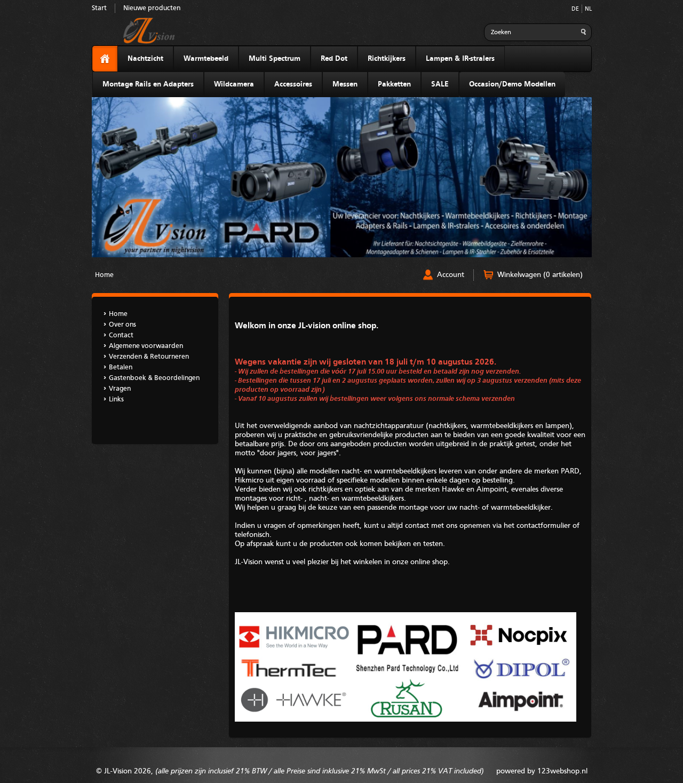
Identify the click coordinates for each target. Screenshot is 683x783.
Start (99, 8)
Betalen (120, 367)
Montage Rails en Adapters (148, 84)
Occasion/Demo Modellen (512, 84)
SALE (440, 84)
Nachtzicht (145, 58)
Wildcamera (234, 84)
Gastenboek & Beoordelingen (154, 378)
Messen (345, 84)
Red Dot (334, 58)
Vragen (120, 388)
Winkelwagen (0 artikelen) (540, 275)
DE (575, 9)
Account (450, 275)
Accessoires (293, 84)
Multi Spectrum (274, 58)
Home (104, 275)
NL (588, 9)
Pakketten (394, 84)
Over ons (122, 324)
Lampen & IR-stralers (460, 58)
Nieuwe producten (151, 8)
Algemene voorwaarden (146, 346)
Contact (121, 335)
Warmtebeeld (206, 58)
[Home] (104, 59)
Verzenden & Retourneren (149, 356)
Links (116, 399)
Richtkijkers (387, 58)
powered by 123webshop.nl (541, 771)
